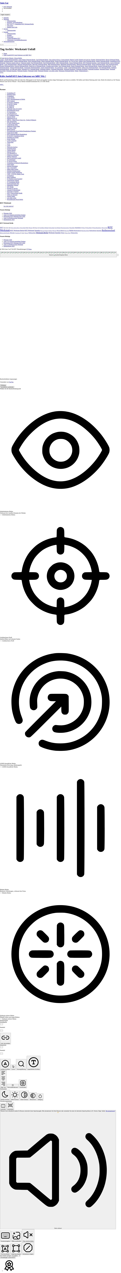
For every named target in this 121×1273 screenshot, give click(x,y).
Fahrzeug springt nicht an (13, 63)
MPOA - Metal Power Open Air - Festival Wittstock (21, 120)
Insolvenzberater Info (13, 183)
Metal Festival (11, 129)
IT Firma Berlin (88, 227)
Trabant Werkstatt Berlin (16, 67)
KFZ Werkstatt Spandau (89, 63)
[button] (118, 255)
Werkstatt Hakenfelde (57, 69)
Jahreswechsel (104, 227)
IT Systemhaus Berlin (13, 182)
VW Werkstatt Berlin (104, 67)
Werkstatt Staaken (22, 71)
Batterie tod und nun (85, 59)
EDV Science (11, 101)
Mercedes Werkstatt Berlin (39, 64)
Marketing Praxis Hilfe (13, 126)
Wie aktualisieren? (110, 1111)
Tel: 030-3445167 (9, 206)
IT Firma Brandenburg (96, 227)
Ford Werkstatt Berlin (49, 63)
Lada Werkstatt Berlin (103, 63)
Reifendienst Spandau (95, 230)
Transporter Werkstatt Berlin (32, 67)
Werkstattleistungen (9, 41)
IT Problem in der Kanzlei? (14, 179)
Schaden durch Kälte (52, 66)
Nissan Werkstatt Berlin (98, 64)
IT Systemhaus (11, 112)
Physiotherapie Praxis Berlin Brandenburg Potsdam (21, 131)
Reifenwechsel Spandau (5, 232)
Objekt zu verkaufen (13, 155)
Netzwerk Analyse (12, 147)
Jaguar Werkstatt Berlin (75, 63)
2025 (7, 227)
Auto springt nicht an (54, 59)
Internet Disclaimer (12, 166)
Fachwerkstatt (51, 227)
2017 (1, 227)
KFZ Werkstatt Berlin (17, 230)
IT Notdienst (10, 105)
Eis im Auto (74, 61)
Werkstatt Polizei (104, 69)
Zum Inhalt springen (6, 1255)
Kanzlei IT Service (12, 188)
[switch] (7, 515)
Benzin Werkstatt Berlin (112, 59)
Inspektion (78, 227)
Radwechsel (66, 230)
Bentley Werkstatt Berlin (98, 59)
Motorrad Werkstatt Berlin (84, 64)
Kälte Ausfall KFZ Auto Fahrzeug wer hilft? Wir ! (18, 55)
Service (6, 29)
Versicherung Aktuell (13, 180)
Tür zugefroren (59, 67)
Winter (76, 71)
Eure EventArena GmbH (14, 158)
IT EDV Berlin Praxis (13, 123)
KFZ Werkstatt (8, 6)
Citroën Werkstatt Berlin (20, 61)
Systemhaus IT (11, 93)
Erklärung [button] (3, 385)
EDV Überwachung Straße (14, 193)
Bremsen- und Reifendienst (14, 22)
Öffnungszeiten (11, 21)
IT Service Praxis (12, 161)
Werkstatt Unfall (32, 71)
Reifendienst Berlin (85, 230)
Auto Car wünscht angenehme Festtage (15, 215)
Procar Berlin (60, 230)
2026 (10, 227)
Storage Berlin (11, 117)
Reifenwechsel (108, 230)
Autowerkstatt (65, 59)
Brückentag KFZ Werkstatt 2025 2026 (14, 216)
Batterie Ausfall (74, 59)
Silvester (12, 233)
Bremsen (30, 227)
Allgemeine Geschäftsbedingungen (17, 40)
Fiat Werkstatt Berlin (36, 63)
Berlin (27, 227)
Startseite (6, 17)
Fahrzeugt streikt (25, 63)
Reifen (71, 230)
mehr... (2, 84)
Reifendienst (77, 230)
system (2, 59)
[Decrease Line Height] (1, 1053)
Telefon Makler (11, 150)
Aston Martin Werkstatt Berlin (26, 59)
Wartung (26, 232)
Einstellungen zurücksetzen (8, 1257)
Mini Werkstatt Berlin (54, 64)
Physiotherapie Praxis (13, 110)
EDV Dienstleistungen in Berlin (16, 99)
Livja (8, 144)
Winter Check (68, 232)
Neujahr (46, 230)
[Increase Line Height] (1, 1047)
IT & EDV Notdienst (13, 102)
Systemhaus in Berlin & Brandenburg (17, 163)
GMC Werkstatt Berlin (62, 63)
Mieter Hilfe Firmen (12, 169)
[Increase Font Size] (1, 1024)
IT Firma (29, 249)
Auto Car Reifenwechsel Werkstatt (13, 218)
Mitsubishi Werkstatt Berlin (68, 64)
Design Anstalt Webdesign (14, 172)
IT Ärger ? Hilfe (11, 128)
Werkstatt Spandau (11, 71)
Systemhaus (10, 96)
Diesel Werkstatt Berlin (47, 61)
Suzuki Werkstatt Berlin (104, 66)
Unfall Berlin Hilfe (12, 125)
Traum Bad (10, 142)
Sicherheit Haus (11, 148)
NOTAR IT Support (13, 191)
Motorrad (42, 230)
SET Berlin (10, 187)
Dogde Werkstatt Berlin (61, 61)
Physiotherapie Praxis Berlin (15, 199)
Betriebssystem (11, 94)
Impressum (10, 37)
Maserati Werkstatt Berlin (24, 64)
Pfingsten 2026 (8, 213)
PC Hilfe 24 (10, 107)
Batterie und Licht (12, 27)
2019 (5, 227)
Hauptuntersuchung (65, 227)
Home (5, 53)
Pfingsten (54, 230)
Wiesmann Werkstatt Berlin (66, 71)
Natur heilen (10, 164)
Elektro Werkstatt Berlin (102, 61)
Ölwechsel (10, 25)
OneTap (11, 382)
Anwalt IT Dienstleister (13, 190)
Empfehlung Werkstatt (44, 227)
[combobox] (58, 254)
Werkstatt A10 (26, 69)
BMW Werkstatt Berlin (6, 61)
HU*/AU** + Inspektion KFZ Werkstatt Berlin (20, 24)
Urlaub (22, 232)
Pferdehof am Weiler (13, 137)
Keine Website (11, 139)
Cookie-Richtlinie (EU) (13, 38)
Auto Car (4, 3)
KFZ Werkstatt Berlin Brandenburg (17, 134)
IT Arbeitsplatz (11, 160)
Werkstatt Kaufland (93, 69)
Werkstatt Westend (43, 71)
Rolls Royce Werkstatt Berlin (37, 66)
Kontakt (6, 32)
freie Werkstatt (58, 227)
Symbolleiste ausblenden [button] (7, 387)
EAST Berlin (11, 97)
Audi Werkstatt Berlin (42, 59)
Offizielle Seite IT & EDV (14, 109)
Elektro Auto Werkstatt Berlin (87, 61)
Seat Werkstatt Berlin (64, 66)
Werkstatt (6, 19)
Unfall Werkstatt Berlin (74, 67)
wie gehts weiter (53, 71)
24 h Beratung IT (12, 113)
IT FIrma (83, 227)
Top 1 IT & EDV (12, 167)
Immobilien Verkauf (12, 185)
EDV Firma (35, 227)
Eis (70, 61)
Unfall (65, 67)
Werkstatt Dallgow (45, 69)
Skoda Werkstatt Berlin (77, 66)
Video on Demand (12, 195)
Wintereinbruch (83, 71)
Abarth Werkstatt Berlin (11, 59)
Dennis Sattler (11, 196)
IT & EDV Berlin (12, 104)
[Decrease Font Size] (1, 1030)
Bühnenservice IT (12, 118)
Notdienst (50, 230)
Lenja (8, 145)
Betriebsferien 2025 (9, 219)
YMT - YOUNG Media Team (15, 174)
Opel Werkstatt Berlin (112, 64)
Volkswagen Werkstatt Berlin (90, 67)
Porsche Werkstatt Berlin (21, 66)
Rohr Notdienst (11, 177)
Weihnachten (32, 233)
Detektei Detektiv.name (13, 171)
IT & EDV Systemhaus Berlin (15, 136)
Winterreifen (74, 233)
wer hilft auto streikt (15, 69)
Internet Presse (11, 152)
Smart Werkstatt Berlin (91, 66)
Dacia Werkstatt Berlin (34, 61)
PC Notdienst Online (13, 115)
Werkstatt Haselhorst (69, 69)
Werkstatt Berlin (34, 69)
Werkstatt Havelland (81, 69)
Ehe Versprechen (12, 121)
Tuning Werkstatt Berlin (47, 67)
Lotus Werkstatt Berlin (10, 64)
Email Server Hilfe (12, 132)
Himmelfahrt (72, 227)
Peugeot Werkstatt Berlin (7, 66)
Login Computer (11, 140)
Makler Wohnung (12, 156)
